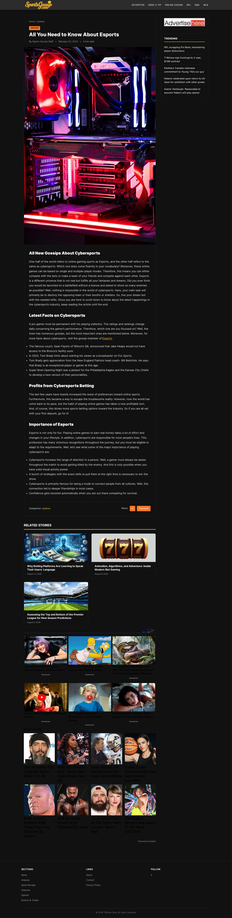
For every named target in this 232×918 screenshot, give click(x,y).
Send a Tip (154, 5)
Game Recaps (28, 885)
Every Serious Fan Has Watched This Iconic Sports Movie (106, 771)
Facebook (144, 508)
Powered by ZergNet (147, 841)
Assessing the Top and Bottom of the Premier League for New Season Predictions (55, 616)
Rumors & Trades (30, 900)
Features (25, 890)
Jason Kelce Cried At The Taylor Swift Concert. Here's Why (106, 825)
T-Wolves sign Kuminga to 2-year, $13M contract (182, 59)
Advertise (138, 5)
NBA (197, 5)
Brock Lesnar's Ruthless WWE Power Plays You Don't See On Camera (36, 827)
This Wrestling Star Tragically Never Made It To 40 (39, 771)
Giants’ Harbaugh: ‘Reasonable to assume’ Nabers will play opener (182, 91)
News (24, 875)
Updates (41, 21)
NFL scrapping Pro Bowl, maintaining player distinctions (184, 49)
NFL (189, 5)
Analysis (25, 880)
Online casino (174, 5)
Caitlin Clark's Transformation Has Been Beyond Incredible (140, 774)
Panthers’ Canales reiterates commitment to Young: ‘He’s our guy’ (184, 70)
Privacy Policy (93, 885)
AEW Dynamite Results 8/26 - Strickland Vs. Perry (72, 822)
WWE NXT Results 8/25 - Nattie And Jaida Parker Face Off (71, 774)
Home (32, 21)
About (89, 875)
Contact (90, 880)
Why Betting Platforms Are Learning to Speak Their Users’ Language (55, 567)
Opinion (25, 895)
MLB (205, 5)
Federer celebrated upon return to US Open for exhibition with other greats (184, 80)
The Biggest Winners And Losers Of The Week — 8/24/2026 (140, 825)
